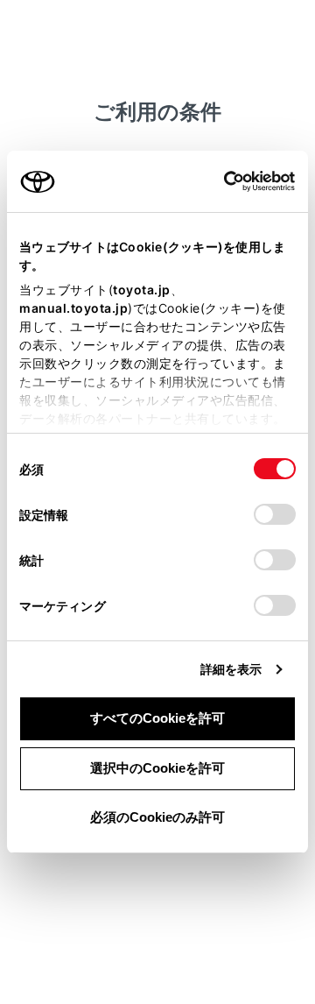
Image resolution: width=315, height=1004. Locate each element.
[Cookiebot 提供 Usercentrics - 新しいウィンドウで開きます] (218, 181)
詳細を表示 (231, 668)
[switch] (275, 514)
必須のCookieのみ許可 (157, 817)
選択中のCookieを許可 (157, 767)
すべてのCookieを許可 (157, 718)
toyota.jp (142, 289)
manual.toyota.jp (73, 307)
